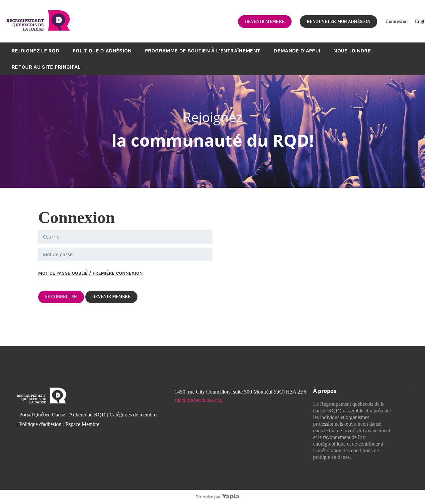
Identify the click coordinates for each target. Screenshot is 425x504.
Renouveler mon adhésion (339, 22)
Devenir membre (265, 22)
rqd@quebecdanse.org (198, 400)
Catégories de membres (134, 414)
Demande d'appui (297, 50)
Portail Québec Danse (42, 414)
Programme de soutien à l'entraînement (203, 50)
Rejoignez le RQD (35, 50)
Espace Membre (82, 424)
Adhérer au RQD (87, 414)
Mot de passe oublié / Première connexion (90, 273)
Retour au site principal (46, 67)
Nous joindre (352, 50)
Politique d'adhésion (102, 50)
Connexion (396, 21)
